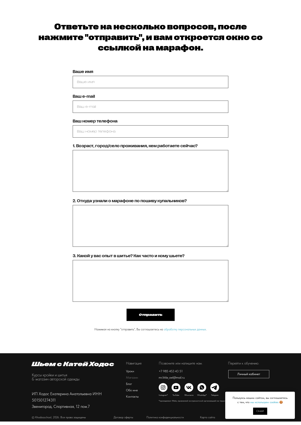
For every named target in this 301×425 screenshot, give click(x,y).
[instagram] (253, 5)
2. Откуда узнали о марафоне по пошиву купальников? (130, 200)
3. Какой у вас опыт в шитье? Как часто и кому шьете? (128, 255)
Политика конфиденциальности (165, 417)
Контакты (174, 5)
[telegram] (289, 5)
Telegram (214, 395)
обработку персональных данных (185, 329)
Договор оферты (123, 417)
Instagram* (163, 395)
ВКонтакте (189, 395)
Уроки (107, 5)
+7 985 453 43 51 (171, 371)
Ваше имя (83, 71)
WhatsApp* (202, 395)
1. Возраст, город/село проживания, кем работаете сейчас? (135, 146)
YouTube (176, 395)
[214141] (280, 5)
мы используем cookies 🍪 (266, 402)
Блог (141, 5)
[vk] (271, 5)
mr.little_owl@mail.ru (172, 377)
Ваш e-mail (84, 96)
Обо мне (156, 5)
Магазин (126, 5)
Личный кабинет (231, 5)
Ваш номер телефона (95, 121)
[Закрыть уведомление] (292, 395)
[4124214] (262, 5)
